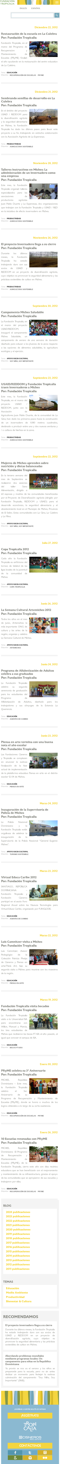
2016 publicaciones (18, 1247)
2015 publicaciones (18, 1251)
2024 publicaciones (18, 1212)
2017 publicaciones (18, 1242)
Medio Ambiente (17, 1292)
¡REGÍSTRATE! (30, 1415)
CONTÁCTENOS (30, 1445)
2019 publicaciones (18, 1234)
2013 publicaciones (18, 1260)
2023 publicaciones (18, 1216)
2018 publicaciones (18, 1238)
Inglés (23, 8)
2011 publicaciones (17, 1269)
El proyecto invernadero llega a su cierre (28, 1325)
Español (35, 8)
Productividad (15, 1297)
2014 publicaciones (18, 1255)
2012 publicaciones (18, 1264)
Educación (12, 1288)
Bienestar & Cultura (18, 1301)
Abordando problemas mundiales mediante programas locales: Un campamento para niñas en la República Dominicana (28, 1360)
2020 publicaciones (18, 1229)
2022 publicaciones (18, 1221)
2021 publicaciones (18, 1225)
